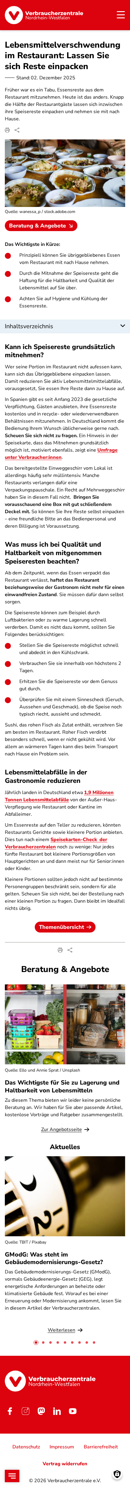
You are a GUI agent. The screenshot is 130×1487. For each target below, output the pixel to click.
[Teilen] (17, 130)
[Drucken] (7, 130)
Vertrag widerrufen (65, 1463)
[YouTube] (72, 1411)
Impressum (62, 1447)
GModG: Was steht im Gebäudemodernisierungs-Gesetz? (54, 1258)
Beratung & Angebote (37, 225)
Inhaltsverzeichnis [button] (29, 326)
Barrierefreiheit (101, 1447)
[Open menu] (12, 1476)
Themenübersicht (61, 927)
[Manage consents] (117, 1474)
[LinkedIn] (57, 1411)
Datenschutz (26, 1447)
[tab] (36, 1342)
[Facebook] (10, 1411)
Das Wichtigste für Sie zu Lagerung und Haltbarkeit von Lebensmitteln (62, 1086)
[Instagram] (25, 1411)
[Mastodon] (41, 1411)
